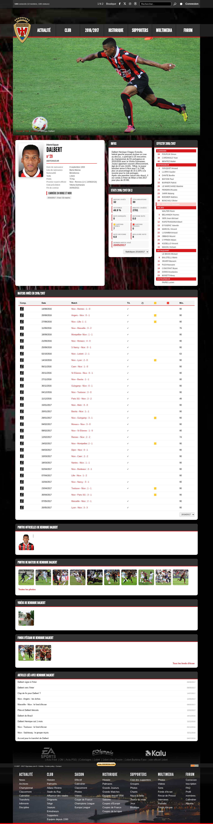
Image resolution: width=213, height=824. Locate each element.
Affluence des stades (57, 795)
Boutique (111, 4)
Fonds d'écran (165, 792)
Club (68, 30)
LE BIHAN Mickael (170, 254)
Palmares (107, 784)
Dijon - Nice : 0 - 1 (79, 450)
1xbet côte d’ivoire (112, 759)
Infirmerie (24, 803)
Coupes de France (111, 807)
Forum (188, 30)
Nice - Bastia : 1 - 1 (80, 379)
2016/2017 (92, 30)
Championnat (26, 788)
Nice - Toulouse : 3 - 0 (81, 392)
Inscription (191, 784)
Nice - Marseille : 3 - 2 (81, 328)
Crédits (41, 766)
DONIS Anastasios (170, 272)
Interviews (163, 799)
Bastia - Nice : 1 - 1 (80, 411)
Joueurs (34, 131)
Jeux (132, 803)
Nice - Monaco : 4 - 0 (80, 341)
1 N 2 (100, 4)
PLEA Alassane (168, 265)
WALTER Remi (168, 211)
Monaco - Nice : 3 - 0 (80, 424)
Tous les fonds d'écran (184, 663)
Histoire (51, 780)
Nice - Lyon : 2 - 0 (79, 360)
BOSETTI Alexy (168, 275)
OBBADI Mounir (168, 236)
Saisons (106, 799)
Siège (50, 803)
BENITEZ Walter (169, 161)
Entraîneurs (53, 811)
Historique (116, 30)
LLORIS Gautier (168, 172)
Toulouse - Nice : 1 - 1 (81, 488)
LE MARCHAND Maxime (172, 186)
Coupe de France (83, 799)
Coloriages (85, 759)
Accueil (19, 131)
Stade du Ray (54, 792)
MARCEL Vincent (169, 229)
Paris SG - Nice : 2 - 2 (81, 398)
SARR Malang (168, 193)
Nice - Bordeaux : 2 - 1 (81, 469)
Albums (190, 803)
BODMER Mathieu (170, 197)
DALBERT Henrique (171, 204)
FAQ (188, 788)
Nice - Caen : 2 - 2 (79, 456)
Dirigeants (52, 799)
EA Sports (48, 752)
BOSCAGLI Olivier (169, 201)
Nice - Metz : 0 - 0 (79, 405)
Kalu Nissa (155, 752)
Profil (188, 792)
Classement (25, 792)
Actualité (44, 30)
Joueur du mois (138, 799)
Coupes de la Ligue (112, 811)
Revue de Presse (167, 795)
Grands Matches (111, 792)
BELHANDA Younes (170, 215)
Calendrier (24, 795)
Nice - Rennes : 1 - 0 (80, 309)
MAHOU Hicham (169, 247)
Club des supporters (140, 780)
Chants (134, 792)
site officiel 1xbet (158, 759)
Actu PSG (71, 759)
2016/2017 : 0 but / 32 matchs (59, 198)
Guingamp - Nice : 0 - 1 (81, 386)
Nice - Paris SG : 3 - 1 (81, 495)
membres (191, 795)
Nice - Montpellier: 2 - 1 (81, 443)
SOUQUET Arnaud (170, 168)
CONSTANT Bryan (170, 268)
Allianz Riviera (54, 788)
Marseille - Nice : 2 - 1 (81, 501)
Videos (78, 795)
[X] (124, 4)
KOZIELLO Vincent (170, 243)
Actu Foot (51, 759)
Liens (160, 811)
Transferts (24, 799)
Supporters (140, 30)
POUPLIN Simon (169, 154)
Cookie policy (49, 766)
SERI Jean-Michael (170, 218)
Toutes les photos (27, 589)
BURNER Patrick (169, 183)
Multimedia (164, 30)
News (22, 780)
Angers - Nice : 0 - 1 (80, 315)
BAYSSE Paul (168, 179)
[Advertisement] (143, 15)
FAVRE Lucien (168, 282)
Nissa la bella (137, 795)
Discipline (24, 807)
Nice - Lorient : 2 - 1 (80, 354)
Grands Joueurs (110, 788)
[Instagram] (130, 4)
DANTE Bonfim (168, 175)
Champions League (84, 803)
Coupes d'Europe (111, 803)
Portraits (162, 803)
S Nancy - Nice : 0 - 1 (81, 347)
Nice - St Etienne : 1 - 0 (82, 431)
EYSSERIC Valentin (170, 225)
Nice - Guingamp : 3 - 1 (81, 418)
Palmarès (52, 784)
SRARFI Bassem (169, 261)
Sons (160, 788)
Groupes (134, 784)
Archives (23, 784)
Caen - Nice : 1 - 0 (79, 366)
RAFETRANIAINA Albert (172, 222)
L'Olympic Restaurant (102, 752)
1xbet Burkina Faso (136, 759)
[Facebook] (120, 4)
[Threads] (135, 4)
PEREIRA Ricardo (169, 190)
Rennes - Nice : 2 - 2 (80, 437)
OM (61, 759)
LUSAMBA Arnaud (169, 233)
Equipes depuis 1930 (57, 819)
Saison (79, 774)
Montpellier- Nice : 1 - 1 (81, 334)
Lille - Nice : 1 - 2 (79, 475)
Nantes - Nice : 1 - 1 (80, 463)
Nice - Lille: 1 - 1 (78, 322)
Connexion (191, 4)
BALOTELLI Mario (169, 257)
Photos (78, 792)
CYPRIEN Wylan (169, 240)
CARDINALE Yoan (170, 158)
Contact (58, 766)
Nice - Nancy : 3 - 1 (80, 482)
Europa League (82, 807)
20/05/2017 (119, 245)
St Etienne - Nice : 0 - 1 (82, 373)
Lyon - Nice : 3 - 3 (79, 507)
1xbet (97, 759)
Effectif (78, 780)
